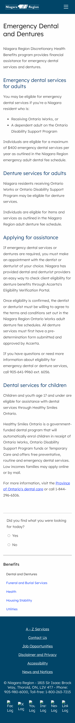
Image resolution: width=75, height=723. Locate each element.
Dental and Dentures (21, 574)
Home (22, 7)
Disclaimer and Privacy (37, 654)
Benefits (11, 564)
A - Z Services (37, 629)
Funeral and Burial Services (26, 583)
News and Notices (37, 672)
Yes (15, 535)
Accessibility (37, 663)
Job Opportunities (37, 646)
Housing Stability (19, 600)
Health (11, 592)
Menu (67, 7)
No (14, 544)
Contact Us (37, 637)
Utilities (12, 609)
